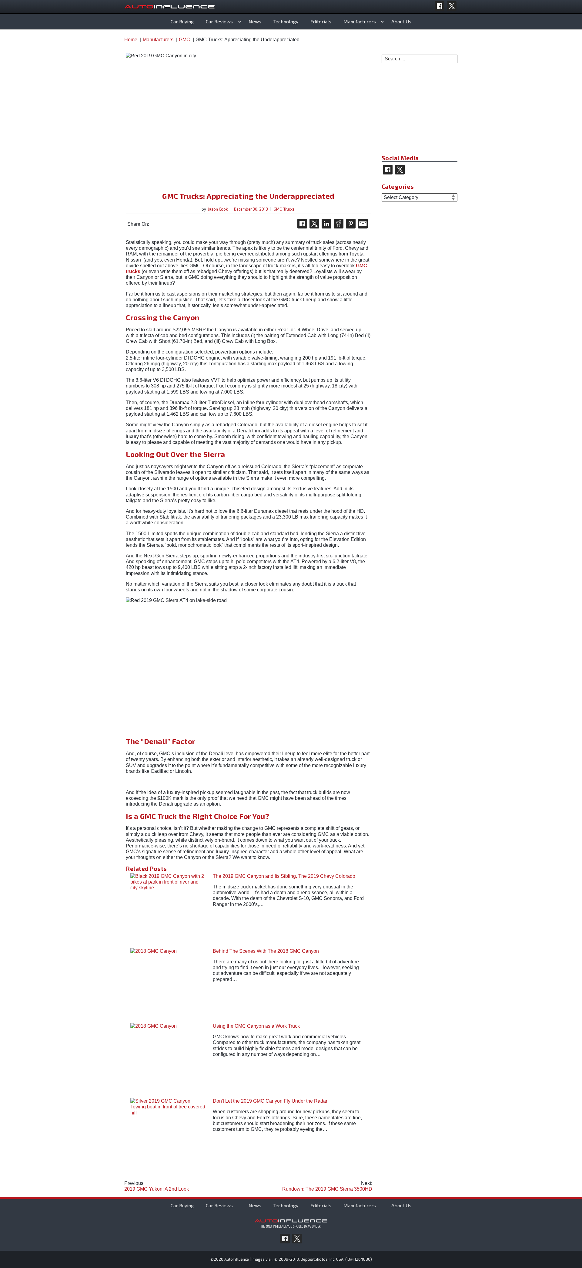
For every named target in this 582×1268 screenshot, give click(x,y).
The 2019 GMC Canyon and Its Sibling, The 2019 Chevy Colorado (284, 876)
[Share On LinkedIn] (326, 223)
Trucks (289, 209)
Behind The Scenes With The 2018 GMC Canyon (266, 951)
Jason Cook (218, 209)
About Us (401, 21)
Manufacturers (359, 21)
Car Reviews (219, 21)
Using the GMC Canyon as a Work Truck (256, 1026)
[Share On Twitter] (314, 223)
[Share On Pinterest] (351, 223)
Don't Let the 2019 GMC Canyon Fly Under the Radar (270, 1101)
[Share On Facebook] (302, 223)
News (255, 21)
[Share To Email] (363, 223)
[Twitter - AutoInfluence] (452, 6)
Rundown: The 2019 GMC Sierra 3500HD (327, 1186)
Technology (285, 21)
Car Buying (182, 21)
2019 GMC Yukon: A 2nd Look (156, 1186)
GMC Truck (158, 816)
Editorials (320, 21)
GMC (278, 209)
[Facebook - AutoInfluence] (439, 6)
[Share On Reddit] (338, 223)
